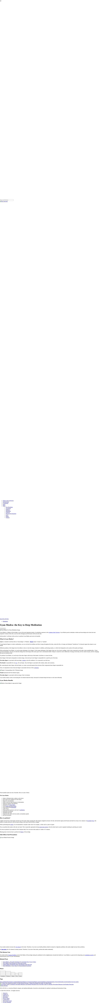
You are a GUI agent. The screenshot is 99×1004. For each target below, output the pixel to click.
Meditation (8, 511)
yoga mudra (76, 981)
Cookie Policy (6, 999)
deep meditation (3, 981)
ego (16, 662)
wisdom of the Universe (54, 632)
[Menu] (49, 300)
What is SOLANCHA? (8, 500)
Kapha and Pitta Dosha (11, 806)
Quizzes (7, 517)
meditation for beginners (27, 981)
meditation (22, 810)
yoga (72, 981)
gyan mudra (14, 981)
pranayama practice (43, 827)
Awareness (8, 508)
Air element (18, 947)
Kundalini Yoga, (90, 820)
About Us (5, 993)
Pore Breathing (9, 507)
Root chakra (12, 804)
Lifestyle (8, 512)
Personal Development (11, 513)
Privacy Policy (6, 998)
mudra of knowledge (56, 981)
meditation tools (44, 981)
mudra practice (64, 981)
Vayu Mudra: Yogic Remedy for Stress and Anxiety (14, 963)
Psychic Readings (7, 1002)
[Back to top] (49, 99)
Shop (4, 504)
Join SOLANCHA (4, 619)
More (4, 505)
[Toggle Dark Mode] (0, 1)
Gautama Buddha (12, 955)
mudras (69, 981)
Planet (7, 516)
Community (5, 503)
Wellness (8, 509)
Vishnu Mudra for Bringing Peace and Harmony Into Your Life (17, 964)
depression (13, 807)
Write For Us (6, 995)
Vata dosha (3, 949)
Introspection (6, 502)
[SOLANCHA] (4, 201)
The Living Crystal (7, 1000)
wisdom (24, 660)
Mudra (31, 641)
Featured (9, 981)
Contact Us (5, 994)
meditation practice (89, 955)
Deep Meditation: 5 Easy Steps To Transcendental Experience (17, 965)
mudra (11, 824)
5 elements (36, 667)
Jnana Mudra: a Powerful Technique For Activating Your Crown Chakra (19, 961)
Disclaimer (5, 997)
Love (7, 515)
